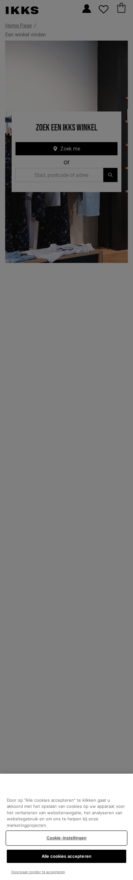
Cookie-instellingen (66, 837)
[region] (66, 827)
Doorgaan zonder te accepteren (38, 872)
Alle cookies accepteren (66, 856)
